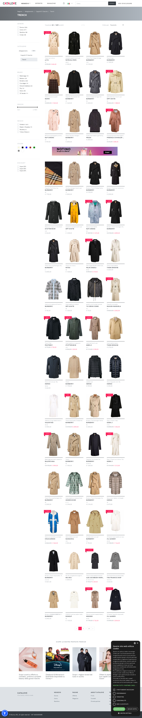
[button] (5, 713)
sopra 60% (23, 171)
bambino (23, 32)
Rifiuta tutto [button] (132, 709)
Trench (24, 59)
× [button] (137, 643)
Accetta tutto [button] (119, 709)
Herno (23, 91)
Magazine (51, 3)
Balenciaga (24, 76)
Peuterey (23, 129)
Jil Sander (24, 93)
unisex (23, 35)
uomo (23, 30)
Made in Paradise (26, 127)
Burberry (24, 81)
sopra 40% (23, 169)
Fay (22, 88)
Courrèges (24, 83)
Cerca (112, 3)
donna (23, 27)
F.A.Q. (92, 696)
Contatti (93, 698)
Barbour (23, 78)
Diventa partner (95, 701)
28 (89, 628)
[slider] (17, 107)
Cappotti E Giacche (26, 55)
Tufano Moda (24, 132)
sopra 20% (23, 166)
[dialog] (125, 678)
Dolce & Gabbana (26, 86)
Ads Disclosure (125, 3)
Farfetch (24, 124)
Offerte (39, 3)
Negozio (25, 3)
